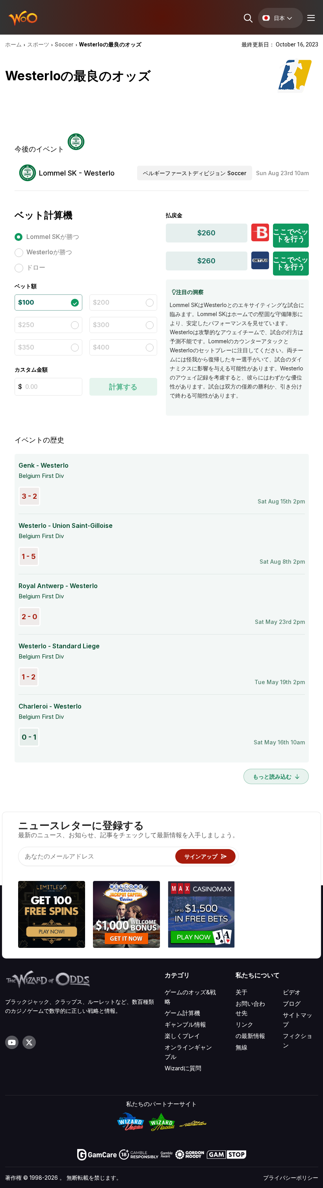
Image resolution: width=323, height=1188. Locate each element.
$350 (26, 347)
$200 (101, 302)
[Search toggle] (247, 18)
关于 (241, 992)
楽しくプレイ (182, 1036)
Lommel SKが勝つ (52, 237)
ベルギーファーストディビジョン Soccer (194, 173)
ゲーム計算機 (182, 1013)
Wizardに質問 (183, 1068)
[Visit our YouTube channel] (12, 1042)
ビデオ (292, 992)
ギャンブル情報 (185, 1024)
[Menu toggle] (310, 18)
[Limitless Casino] (51, 915)
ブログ (292, 1003)
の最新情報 (250, 1036)
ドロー (35, 267)
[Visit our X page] (29, 1042)
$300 (101, 325)
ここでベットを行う (290, 235)
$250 (26, 325)
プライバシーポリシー (290, 1177)
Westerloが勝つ (49, 252)
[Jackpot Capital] (126, 915)
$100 (26, 302)
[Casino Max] (201, 915)
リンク (244, 1024)
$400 (101, 347)
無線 (241, 1047)
